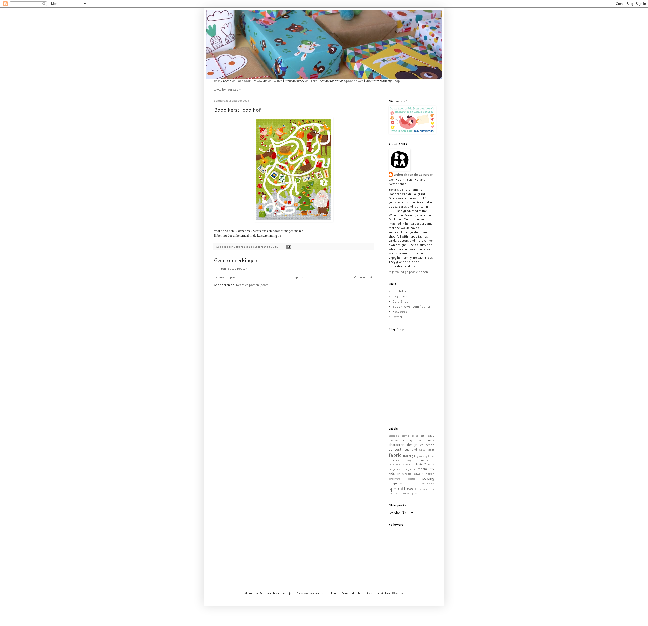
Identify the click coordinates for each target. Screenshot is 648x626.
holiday (394, 460)
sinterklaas (428, 483)
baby (430, 435)
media (422, 469)
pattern (418, 473)
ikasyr (409, 460)
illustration (426, 460)
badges (393, 440)
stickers (424, 489)
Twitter (277, 81)
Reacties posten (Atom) (253, 285)
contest (395, 449)
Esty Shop (399, 296)
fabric (395, 454)
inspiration (395, 464)
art (422, 435)
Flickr (313, 81)
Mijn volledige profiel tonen (408, 272)
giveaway (422, 456)
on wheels (404, 474)
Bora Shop (400, 301)
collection (427, 445)
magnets (409, 469)
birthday (406, 440)
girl (414, 456)
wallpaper (412, 493)
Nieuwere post (225, 277)
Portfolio (399, 291)
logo (431, 464)
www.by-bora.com (227, 89)
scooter (411, 478)
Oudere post (363, 277)
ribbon (430, 474)
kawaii (407, 464)
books (419, 440)
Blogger (397, 593)
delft (431, 449)
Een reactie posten (233, 268)
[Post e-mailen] (288, 246)
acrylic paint (410, 435)
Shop (396, 81)
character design (403, 444)
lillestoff (420, 464)
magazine (395, 469)
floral (407, 456)
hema (431, 456)
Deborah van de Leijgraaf (413, 174)
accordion (394, 435)
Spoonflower (353, 81)
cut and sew (415, 449)
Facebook (243, 81)
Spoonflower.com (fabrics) (412, 306)
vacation (401, 493)
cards (430, 440)
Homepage (295, 277)
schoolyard (394, 478)
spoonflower (403, 488)
